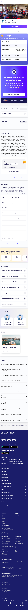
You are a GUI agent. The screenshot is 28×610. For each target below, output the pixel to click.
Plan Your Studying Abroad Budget (14, 177)
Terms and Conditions (6, 590)
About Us (17, 515)
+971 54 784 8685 (13, 577)
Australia (3, 520)
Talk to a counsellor (5, 541)
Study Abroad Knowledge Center (7, 547)
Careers (16, 516)
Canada (3, 518)
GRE (16, 550)
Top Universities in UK (6, 528)
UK (2, 516)
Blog (2, 544)
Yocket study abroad (6, 584)
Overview (3, 31)
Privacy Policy (4, 588)
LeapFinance (17, 538)
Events (2, 549)
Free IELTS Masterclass (6, 540)
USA (2, 515)
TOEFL (16, 546)
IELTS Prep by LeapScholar (18, 540)
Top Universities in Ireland (7, 533)
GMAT (16, 551)
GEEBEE (3, 586)
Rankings (17, 31)
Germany (3, 523)
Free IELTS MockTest (6, 538)
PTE (15, 549)
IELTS (2, 553)
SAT (15, 547)
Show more (22, 109)
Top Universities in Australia (5, 531)
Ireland (3, 521)
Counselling (4, 554)
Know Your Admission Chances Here (14, 126)
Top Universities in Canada (7, 529)
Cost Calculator (4, 543)
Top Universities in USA (6, 527)
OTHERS (22, 605)
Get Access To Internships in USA (14, 244)
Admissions (10, 31)
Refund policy (4, 591)
